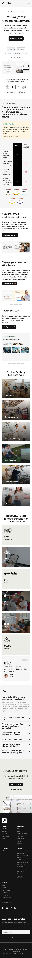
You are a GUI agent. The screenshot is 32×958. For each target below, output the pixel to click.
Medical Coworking (12, 438)
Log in (15, 946)
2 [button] (16, 304)
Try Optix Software (7, 902)
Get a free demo (16, 38)
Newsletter (20, 836)
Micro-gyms (20, 871)
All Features (5, 828)
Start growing (7, 327)
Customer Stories (22, 833)
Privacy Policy (16, 951)
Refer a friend (5, 892)
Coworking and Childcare (21, 876)
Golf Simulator (10, 460)
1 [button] (11, 304)
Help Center (20, 838)
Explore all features (16, 789)
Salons (7, 503)
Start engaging (8, 283)
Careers (4, 887)
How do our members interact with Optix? (11, 745)
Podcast (19, 841)
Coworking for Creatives (21, 865)
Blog (18, 831)
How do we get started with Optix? (13, 718)
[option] (16, 245)
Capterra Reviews (6, 897)
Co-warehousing (11, 417)
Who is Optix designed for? (13, 739)
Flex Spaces (20, 853)
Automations (5, 836)
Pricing (3, 838)
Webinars (19, 843)
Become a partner (7, 890)
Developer (4, 833)
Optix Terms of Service (20, 949)
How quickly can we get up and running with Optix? (13, 751)
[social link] (3, 908)
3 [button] (20, 304)
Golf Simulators (21, 860)
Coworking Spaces (22, 851)
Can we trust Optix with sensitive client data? (12, 733)
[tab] (11, 49)
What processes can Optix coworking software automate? (13, 726)
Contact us (5, 895)
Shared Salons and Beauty (22, 856)
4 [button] (22, 363)
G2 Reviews (5, 900)
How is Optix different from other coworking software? (13, 698)
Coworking (9, 395)
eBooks (19, 828)
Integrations (5, 831)
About (3, 885)
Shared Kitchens (11, 482)
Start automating (9, 235)
